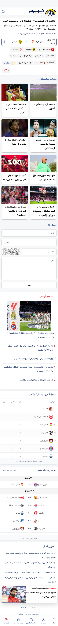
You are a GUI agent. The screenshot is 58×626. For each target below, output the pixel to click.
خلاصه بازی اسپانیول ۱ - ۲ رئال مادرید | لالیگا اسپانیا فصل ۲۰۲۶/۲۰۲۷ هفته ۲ (31, 335)
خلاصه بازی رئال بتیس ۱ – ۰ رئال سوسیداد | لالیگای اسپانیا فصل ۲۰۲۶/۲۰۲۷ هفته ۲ (28, 369)
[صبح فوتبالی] (38, 11)
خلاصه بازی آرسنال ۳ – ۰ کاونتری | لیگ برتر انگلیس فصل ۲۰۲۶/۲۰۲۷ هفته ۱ (30, 348)
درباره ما (34, 607)
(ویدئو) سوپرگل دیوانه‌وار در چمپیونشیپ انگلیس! (33, 358)
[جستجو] (3, 11)
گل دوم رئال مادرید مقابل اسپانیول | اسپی (36, 380)
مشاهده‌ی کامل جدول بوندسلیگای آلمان (29, 461)
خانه (53, 623)
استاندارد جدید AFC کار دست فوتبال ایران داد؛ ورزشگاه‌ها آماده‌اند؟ (27, 572)
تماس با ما (24, 607)
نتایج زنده (6, 623)
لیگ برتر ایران (31, 623)
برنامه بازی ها (18, 623)
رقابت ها (44, 623)
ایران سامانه (23, 614)
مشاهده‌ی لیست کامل (29, 538)
